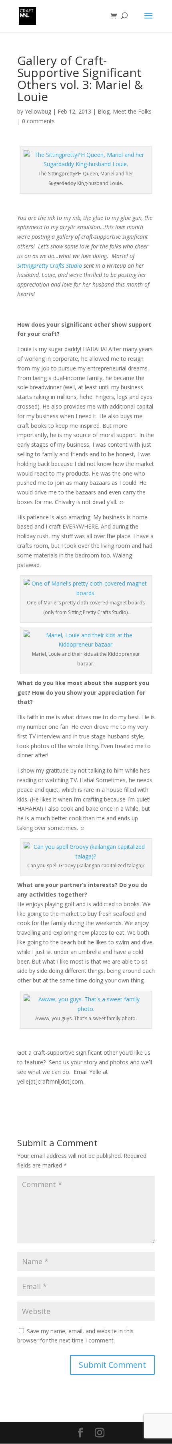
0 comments (38, 121)
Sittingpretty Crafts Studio (49, 265)
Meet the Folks (132, 111)
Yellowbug (38, 111)
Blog (104, 111)
